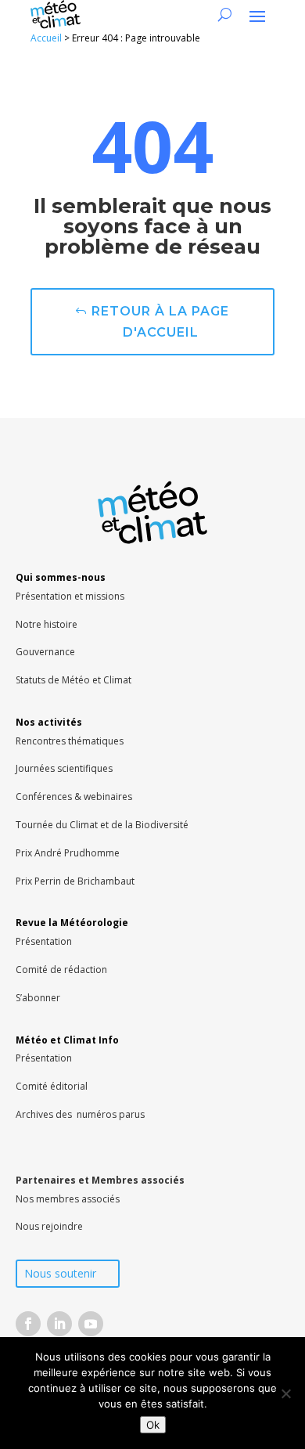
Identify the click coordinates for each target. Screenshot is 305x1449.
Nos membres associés (68, 1199)
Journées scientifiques (64, 768)
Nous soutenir (60, 1273)
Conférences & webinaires (74, 796)
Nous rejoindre (49, 1226)
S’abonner (38, 997)
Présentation (44, 941)
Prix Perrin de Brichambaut (75, 881)
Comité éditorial (52, 1086)
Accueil (46, 38)
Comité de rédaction (61, 969)
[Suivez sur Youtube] (90, 1323)
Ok (153, 1424)
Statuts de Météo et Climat (73, 680)
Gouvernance (45, 651)
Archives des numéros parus (80, 1114)
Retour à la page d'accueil (160, 322)
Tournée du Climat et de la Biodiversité (102, 824)
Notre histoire (46, 624)
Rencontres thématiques (70, 741)
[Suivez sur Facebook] (28, 1323)
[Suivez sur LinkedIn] (59, 1323)
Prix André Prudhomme (68, 853)
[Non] (285, 1393)
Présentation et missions (70, 596)
